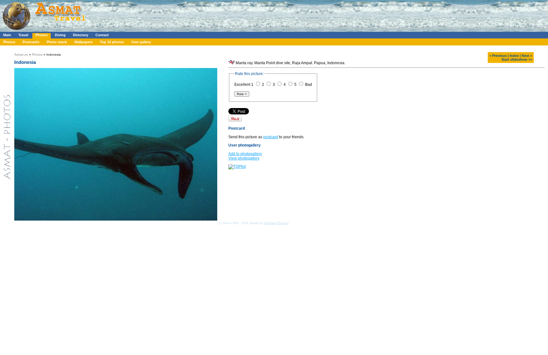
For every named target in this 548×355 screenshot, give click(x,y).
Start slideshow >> (516, 59)
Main (7, 35)
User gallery (141, 42)
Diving (60, 35)
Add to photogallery (245, 154)
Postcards (31, 42)
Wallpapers (83, 42)
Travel (23, 35)
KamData (270, 223)
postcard (270, 137)
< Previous (498, 56)
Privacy (283, 223)
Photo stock (57, 42)
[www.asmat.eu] (45, 30)
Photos (42, 35)
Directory (80, 35)
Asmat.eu (21, 54)
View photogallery (243, 158)
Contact (102, 35)
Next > (527, 56)
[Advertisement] (190, 14)
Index (514, 56)
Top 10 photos (112, 42)
